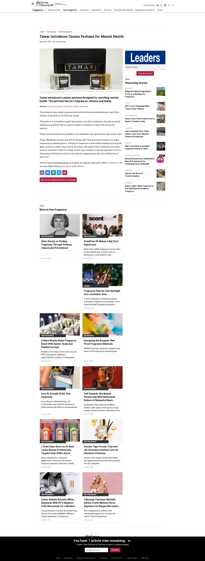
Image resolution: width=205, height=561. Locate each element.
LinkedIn (80, 166)
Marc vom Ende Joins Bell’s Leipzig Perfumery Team (137, 147)
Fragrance (51, 32)
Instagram (67, 166)
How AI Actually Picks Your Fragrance (56, 395)
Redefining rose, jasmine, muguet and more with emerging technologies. (102, 349)
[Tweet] (59, 172)
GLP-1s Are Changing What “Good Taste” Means (137, 107)
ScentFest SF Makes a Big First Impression (101, 243)
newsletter (113, 162)
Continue (115, 550)
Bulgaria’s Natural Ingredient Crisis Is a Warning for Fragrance (138, 94)
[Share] (47, 172)
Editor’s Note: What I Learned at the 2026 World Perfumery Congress (139, 188)
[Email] (42, 172)
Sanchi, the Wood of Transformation (134, 174)
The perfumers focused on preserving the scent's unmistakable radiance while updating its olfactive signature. (59, 513)
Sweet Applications (131, 115)
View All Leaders (145, 73)
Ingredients (129, 88)
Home (42, 32)
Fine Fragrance (65, 32)
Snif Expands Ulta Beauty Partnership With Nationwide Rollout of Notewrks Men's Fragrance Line (99, 397)
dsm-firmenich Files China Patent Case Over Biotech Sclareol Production (137, 134)
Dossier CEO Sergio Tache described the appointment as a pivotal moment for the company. (102, 460)
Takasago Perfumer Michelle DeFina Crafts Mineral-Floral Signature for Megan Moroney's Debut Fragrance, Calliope (101, 503)
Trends (127, 103)
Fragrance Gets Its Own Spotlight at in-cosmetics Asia (102, 292)
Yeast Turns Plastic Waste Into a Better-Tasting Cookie (139, 120)
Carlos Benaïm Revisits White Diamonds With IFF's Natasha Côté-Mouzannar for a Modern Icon (58, 503)
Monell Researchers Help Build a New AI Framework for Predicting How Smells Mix (139, 161)
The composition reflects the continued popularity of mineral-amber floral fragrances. (100, 513)
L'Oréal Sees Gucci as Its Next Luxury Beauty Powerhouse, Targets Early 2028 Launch (57, 450)
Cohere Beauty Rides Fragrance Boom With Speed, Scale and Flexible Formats (58, 344)
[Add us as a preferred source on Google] (64, 172)
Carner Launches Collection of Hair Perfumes (67, 106)
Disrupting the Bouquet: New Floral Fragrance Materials (99, 342)
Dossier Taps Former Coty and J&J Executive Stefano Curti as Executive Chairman (101, 450)
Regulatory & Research (132, 155)
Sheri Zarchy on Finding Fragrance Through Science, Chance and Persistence (56, 244)
